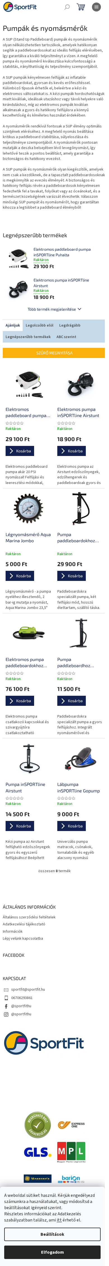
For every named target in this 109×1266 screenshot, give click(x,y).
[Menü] (96, 7)
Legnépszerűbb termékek (28, 337)
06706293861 (22, 998)
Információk (13, 931)
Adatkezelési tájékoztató (24, 924)
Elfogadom (52, 1252)
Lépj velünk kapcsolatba (23, 938)
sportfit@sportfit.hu (28, 989)
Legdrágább (69, 325)
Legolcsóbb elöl (39, 325)
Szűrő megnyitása (54, 352)
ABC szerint (66, 337)
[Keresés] (67, 7)
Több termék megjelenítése (52, 309)
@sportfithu (21, 1006)
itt (59, 1220)
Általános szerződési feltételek (29, 917)
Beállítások (52, 1234)
